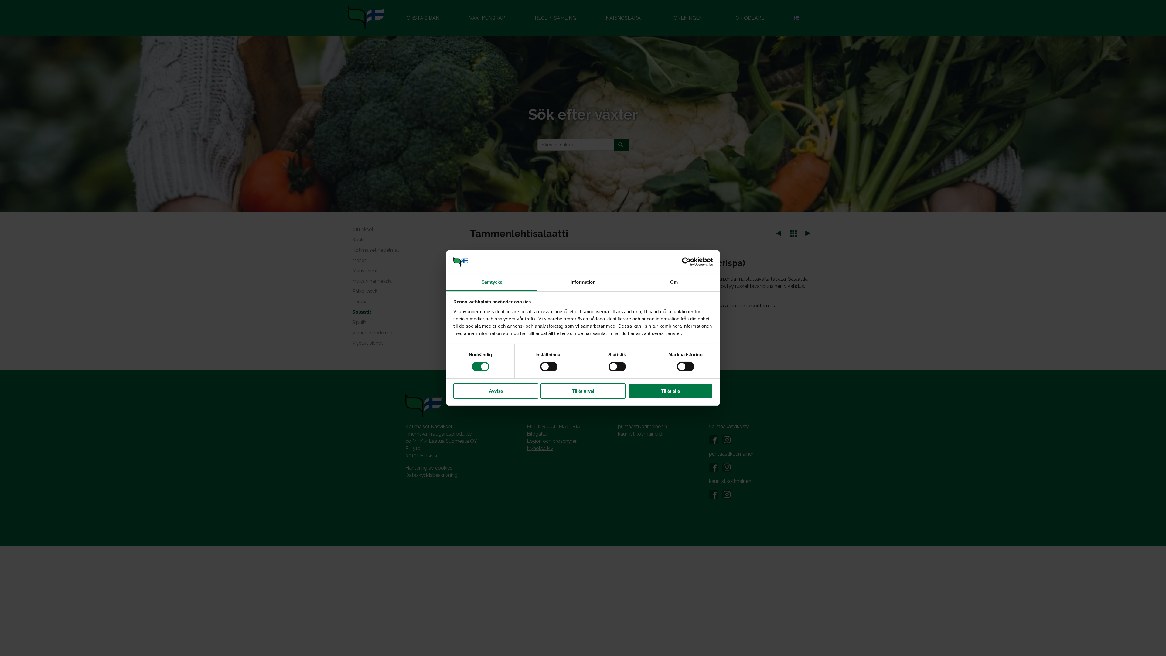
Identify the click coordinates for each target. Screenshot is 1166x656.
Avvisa (496, 391)
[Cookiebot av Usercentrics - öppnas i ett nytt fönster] (686, 261)
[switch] (548, 366)
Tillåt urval (583, 391)
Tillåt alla (670, 391)
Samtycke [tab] (492, 282)
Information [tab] (583, 282)
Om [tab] (674, 282)
